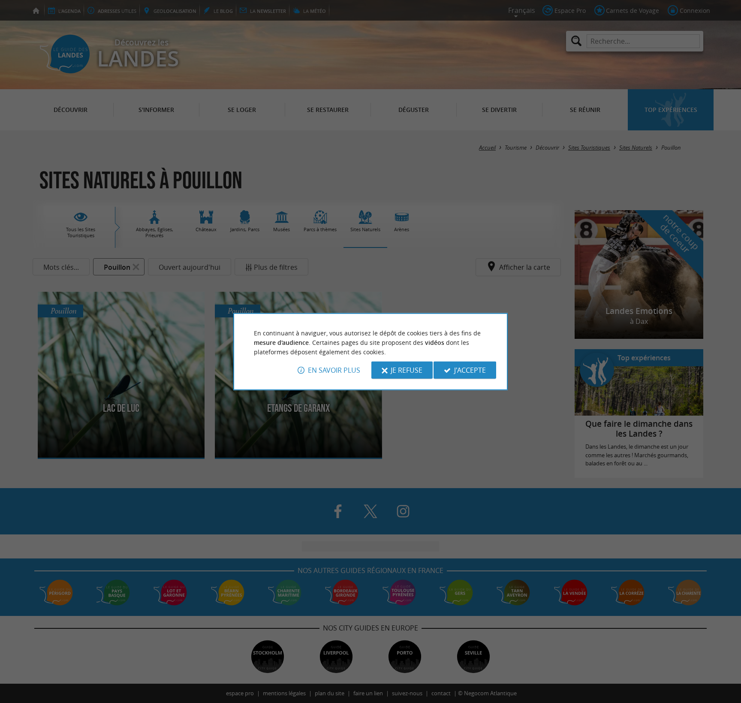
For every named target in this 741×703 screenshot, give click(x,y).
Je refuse (406, 370)
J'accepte (470, 370)
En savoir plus (334, 370)
